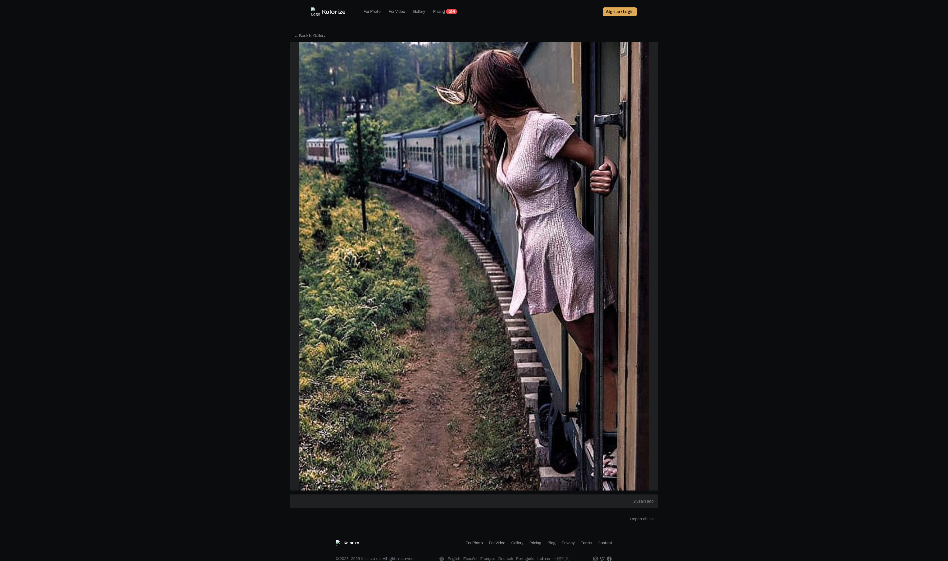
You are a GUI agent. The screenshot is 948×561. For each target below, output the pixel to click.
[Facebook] (609, 558)
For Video (397, 11)
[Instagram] (595, 558)
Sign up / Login (619, 12)
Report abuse (642, 519)
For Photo (372, 11)
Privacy (568, 543)
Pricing (439, 11)
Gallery (419, 11)
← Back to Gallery (309, 36)
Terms (586, 543)
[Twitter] (602, 558)
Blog (551, 543)
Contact (605, 543)
